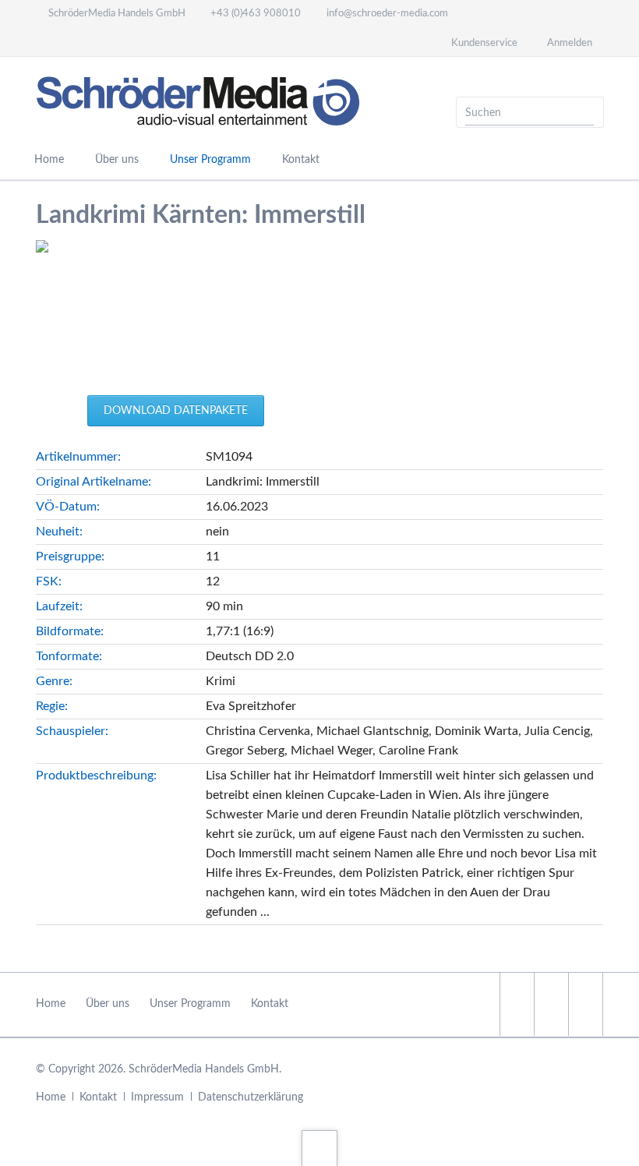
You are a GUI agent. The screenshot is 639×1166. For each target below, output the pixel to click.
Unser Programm (210, 159)
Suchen (587, 112)
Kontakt (301, 159)
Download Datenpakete (176, 410)
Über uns (117, 159)
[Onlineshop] (71, 42)
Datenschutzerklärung (250, 1097)
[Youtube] (99, 42)
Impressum (157, 1097)
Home (49, 159)
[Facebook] (43, 42)
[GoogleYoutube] (585, 1004)
